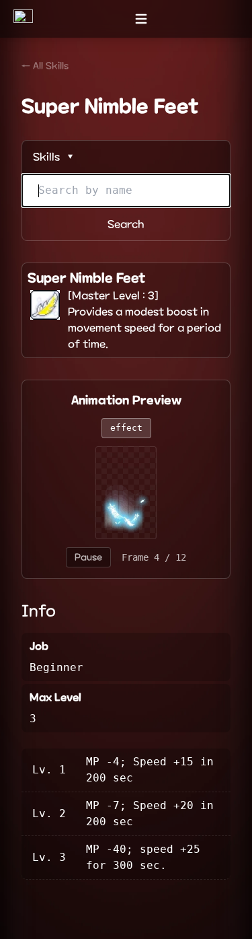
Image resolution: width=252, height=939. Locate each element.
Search (126, 224)
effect (126, 428)
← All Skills (45, 66)
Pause (88, 557)
